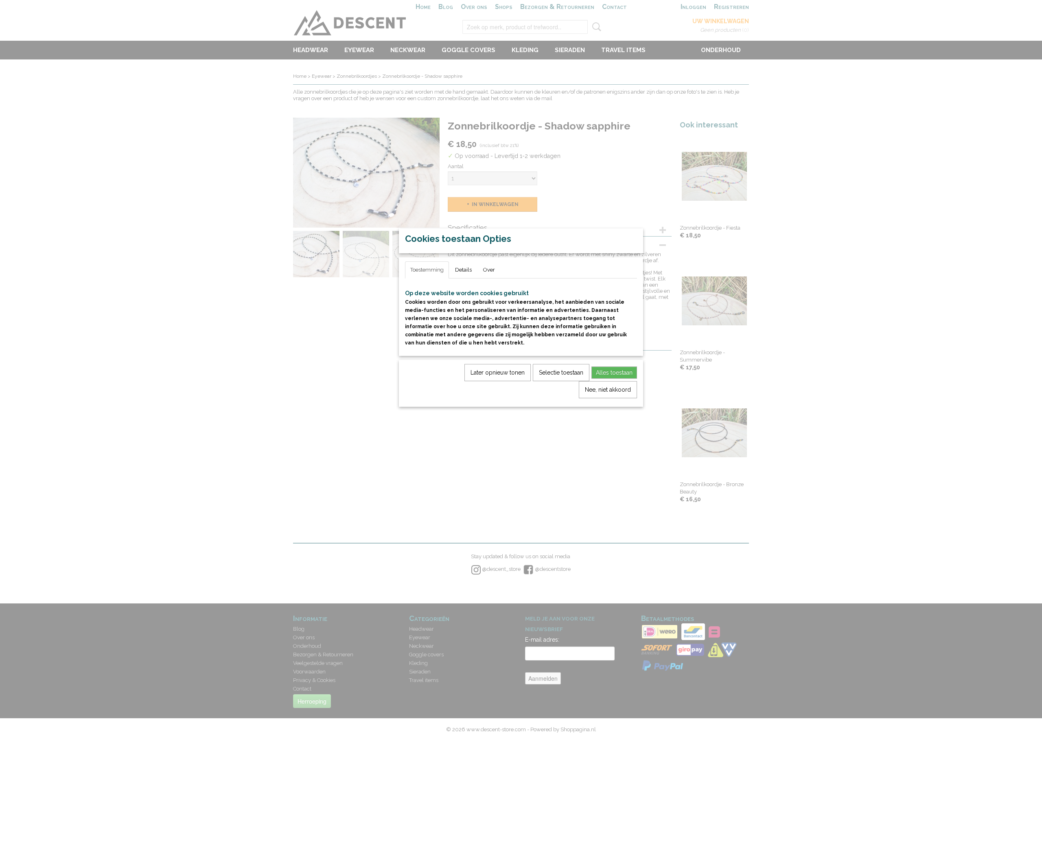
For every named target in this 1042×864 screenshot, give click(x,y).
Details (463, 270)
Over (489, 270)
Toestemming (427, 270)
